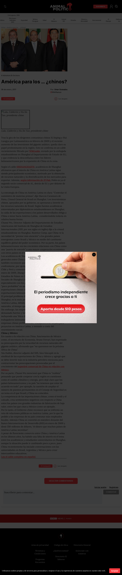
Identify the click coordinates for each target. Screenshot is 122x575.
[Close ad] (94, 254)
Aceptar (114, 571)
